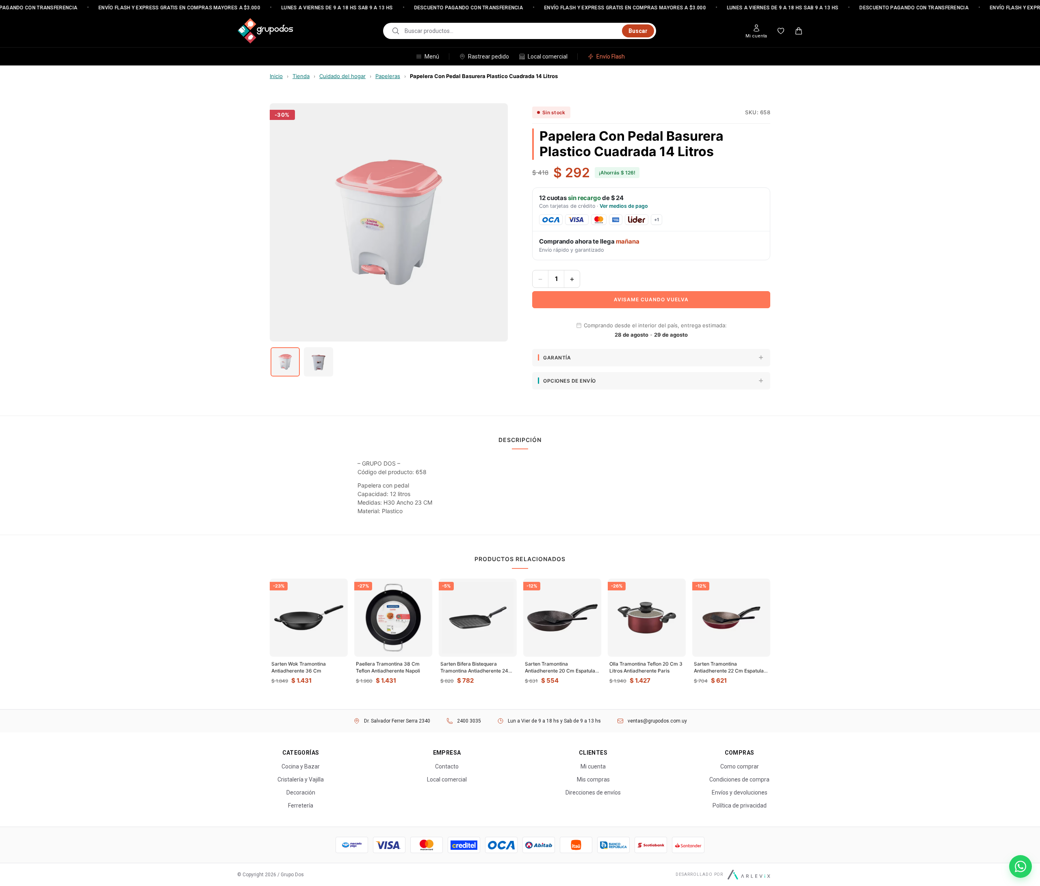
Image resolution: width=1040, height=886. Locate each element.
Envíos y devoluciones (739, 792)
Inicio (276, 76)
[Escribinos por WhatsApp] (1020, 866)
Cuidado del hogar (342, 76)
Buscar (638, 31)
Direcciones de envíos (593, 792)
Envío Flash (610, 56)
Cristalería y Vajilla (300, 779)
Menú (432, 56)
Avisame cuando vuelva (651, 299)
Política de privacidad (740, 805)
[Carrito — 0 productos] (799, 31)
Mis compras (593, 779)
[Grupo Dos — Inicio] (265, 31)
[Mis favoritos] (781, 31)
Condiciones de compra (739, 779)
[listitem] (285, 362)
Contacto (447, 766)
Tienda (301, 76)
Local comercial (548, 56)
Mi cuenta (593, 766)
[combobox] (511, 31)
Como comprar (739, 766)
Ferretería (300, 805)
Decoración (300, 792)
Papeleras (387, 76)
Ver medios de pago (624, 206)
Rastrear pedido (488, 56)
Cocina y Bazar (301, 766)
